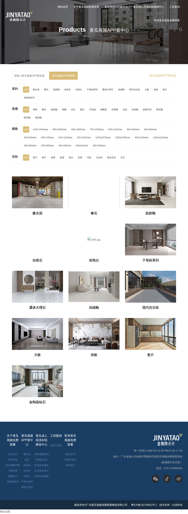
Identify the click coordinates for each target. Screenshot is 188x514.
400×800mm (30, 145)
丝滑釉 (114, 109)
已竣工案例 (56, 445)
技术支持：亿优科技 (170, 504)
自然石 (67, 89)
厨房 (53, 157)
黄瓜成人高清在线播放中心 (148, 6)
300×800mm (47, 145)
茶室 (80, 157)
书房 (89, 157)
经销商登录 (13, 481)
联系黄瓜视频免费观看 (167, 20)
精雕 (64, 109)
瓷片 (165, 89)
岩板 (156, 89)
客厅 (35, 157)
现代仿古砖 (134, 89)
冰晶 (125, 109)
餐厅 (44, 157)
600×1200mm (115, 129)
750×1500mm (97, 129)
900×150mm (47, 137)
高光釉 (159, 109)
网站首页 (63, 6)
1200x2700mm (103, 137)
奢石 (46, 89)
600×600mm (30, 137)
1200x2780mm (122, 137)
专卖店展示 (70, 459)
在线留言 (70, 465)
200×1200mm (65, 137)
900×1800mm (78, 129)
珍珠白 (78, 89)
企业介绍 (12, 454)
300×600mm (64, 145)
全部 (26, 89)
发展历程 (12, 459)
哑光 (44, 109)
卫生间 (99, 157)
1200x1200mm (160, 137)
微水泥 (36, 89)
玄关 (122, 157)
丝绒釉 (121, 89)
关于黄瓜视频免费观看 (86, 6)
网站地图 (5, 511)
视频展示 (12, 476)
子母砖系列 (92, 89)
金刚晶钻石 (29, 97)
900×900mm (133, 129)
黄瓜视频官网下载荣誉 (13, 468)
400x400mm (82, 145)
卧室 (62, 157)
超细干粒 (147, 109)
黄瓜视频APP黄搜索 (63, 75)
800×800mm (150, 129)
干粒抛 (92, 109)
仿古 (73, 109)
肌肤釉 (56, 89)
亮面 (35, 109)
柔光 (82, 109)
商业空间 (111, 157)
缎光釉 (27, 117)
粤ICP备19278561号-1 (143, 504)
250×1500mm (84, 137)
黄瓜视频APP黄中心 (116, 6)
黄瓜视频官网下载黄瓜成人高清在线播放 (41, 460)
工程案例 (174, 6)
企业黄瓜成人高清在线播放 (41, 473)
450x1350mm (142, 137)
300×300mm (99, 145)
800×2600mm (60, 129)
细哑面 (103, 109)
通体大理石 (107, 89)
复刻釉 (38, 117)
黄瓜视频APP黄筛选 (162, 75)
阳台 (71, 157)
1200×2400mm (40, 129)
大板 (147, 89)
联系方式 (70, 454)
